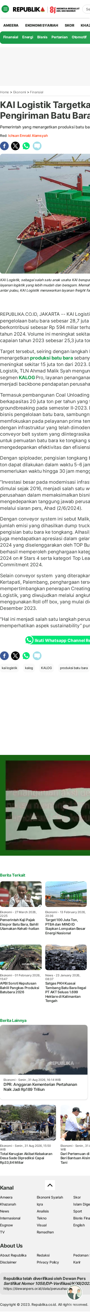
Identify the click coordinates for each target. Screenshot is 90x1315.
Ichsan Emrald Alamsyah (28, 135)
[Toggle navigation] (5, 9)
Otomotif (79, 37)
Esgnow (6, 1225)
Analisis (43, 1211)
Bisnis (42, 37)
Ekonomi (19, 92)
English (79, 1225)
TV (2, 1232)
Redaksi (43, 1255)
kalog (29, 668)
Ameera (6, 1197)
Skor (76, 1197)
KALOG (27, 377)
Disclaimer (8, 1262)
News (4, 1211)
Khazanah (8, 1204)
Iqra (40, 1204)
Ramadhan (45, 1232)
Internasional (10, 1218)
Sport (77, 1211)
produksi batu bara (51, 358)
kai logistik (9, 668)
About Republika (13, 1255)
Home (4, 92)
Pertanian (60, 37)
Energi (27, 37)
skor (69, 25)
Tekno (41, 1218)
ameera (10, 25)
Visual (41, 1225)
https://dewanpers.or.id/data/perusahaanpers (40, 1288)
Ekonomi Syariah (41, 25)
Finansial (10, 37)
